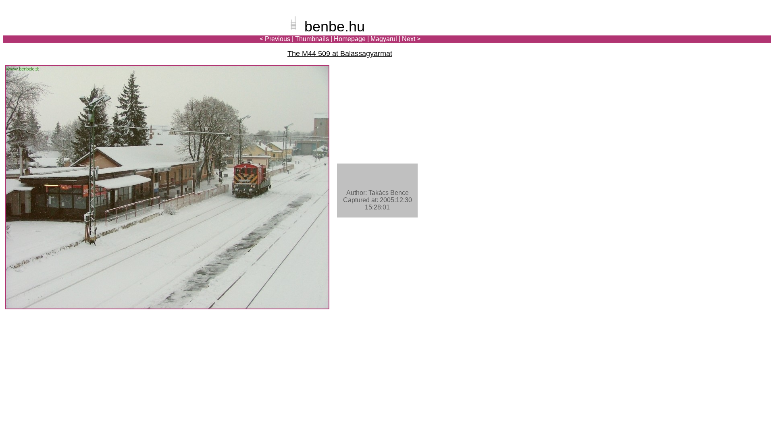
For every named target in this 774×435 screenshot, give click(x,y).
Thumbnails (312, 38)
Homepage (350, 38)
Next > (411, 38)
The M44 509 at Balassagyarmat (339, 54)
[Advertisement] (723, 34)
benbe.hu (334, 26)
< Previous (275, 38)
